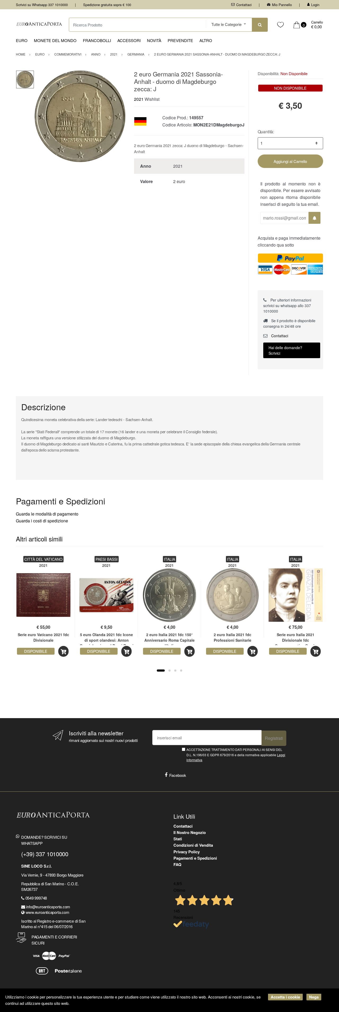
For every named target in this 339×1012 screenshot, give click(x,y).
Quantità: (266, 132)
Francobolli (97, 40)
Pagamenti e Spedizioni (195, 858)
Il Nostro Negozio (189, 832)
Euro (22, 40)
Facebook (177, 775)
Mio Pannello (282, 4)
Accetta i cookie (285, 997)
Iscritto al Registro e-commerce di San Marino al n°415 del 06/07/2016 (53, 923)
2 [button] (169, 670)
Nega (314, 997)
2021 (139, 99)
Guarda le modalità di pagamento (47, 514)
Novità (154, 40)
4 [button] (181, 670)
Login (315, 4)
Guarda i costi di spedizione (42, 521)
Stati (177, 839)
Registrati (274, 738)
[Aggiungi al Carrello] (63, 651)
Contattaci (244, 4)
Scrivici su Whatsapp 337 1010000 (42, 4)
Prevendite (180, 40)
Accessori (129, 40)
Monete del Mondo (55, 40)
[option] (80, 116)
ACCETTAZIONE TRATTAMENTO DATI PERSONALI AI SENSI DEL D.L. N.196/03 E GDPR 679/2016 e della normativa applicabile (235, 754)
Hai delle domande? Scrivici (285, 350)
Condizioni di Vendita (193, 845)
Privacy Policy (186, 852)
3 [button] (175, 670)
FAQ (177, 864)
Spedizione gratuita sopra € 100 (107, 4)
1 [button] (161, 670)
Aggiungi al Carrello (290, 161)
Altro (205, 40)
